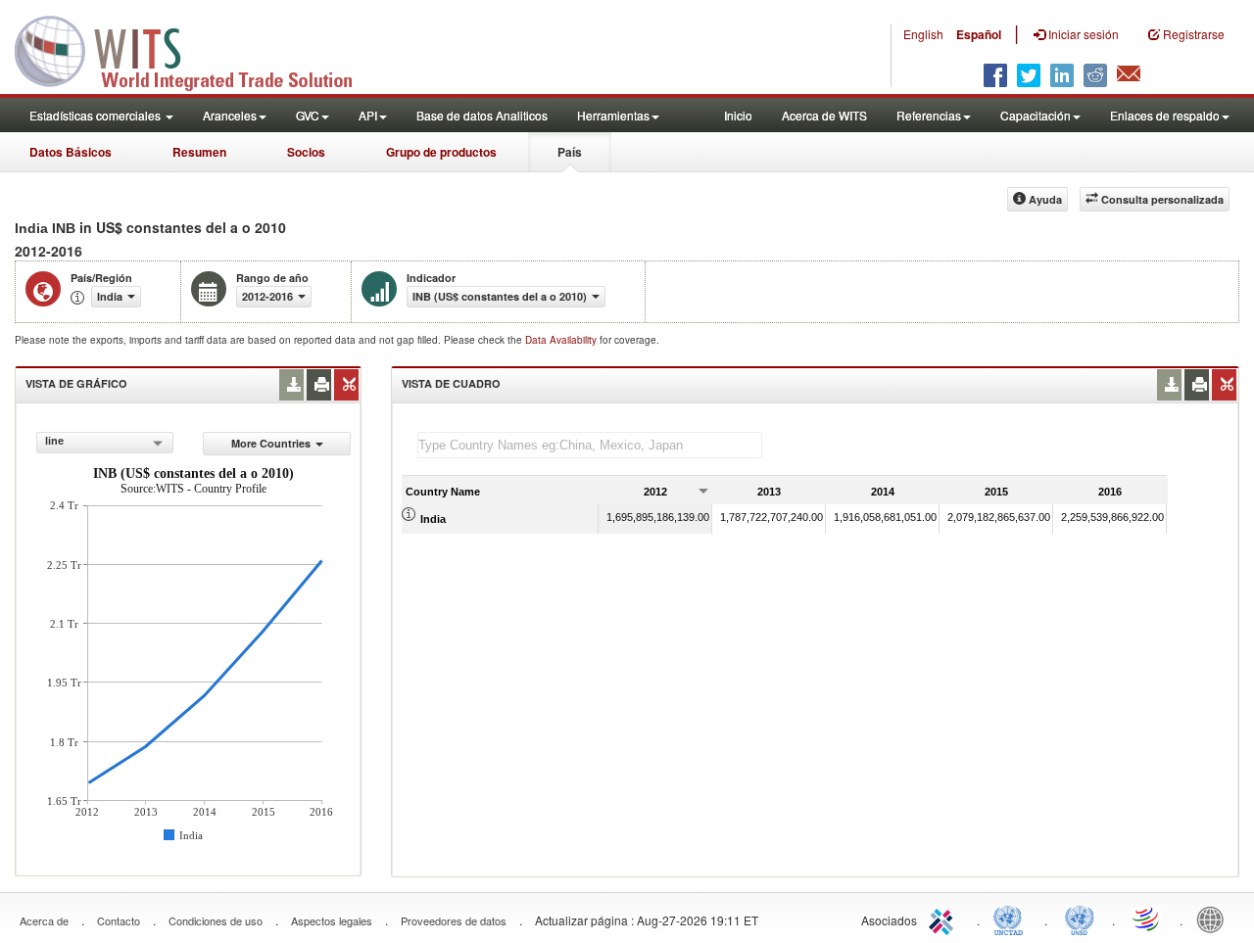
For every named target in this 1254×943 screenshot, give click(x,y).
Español (978, 34)
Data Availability (562, 340)
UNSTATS (1079, 918)
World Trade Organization (1147, 918)
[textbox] (589, 445)
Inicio (738, 115)
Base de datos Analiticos (482, 115)
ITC (944, 918)
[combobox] (104, 442)
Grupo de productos (441, 152)
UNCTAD (1012, 918)
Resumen (199, 152)
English (923, 33)
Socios (306, 152)
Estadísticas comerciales (96, 115)
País (569, 152)
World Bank (1214, 918)
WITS (196, 49)
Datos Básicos (70, 152)
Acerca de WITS (824, 115)
